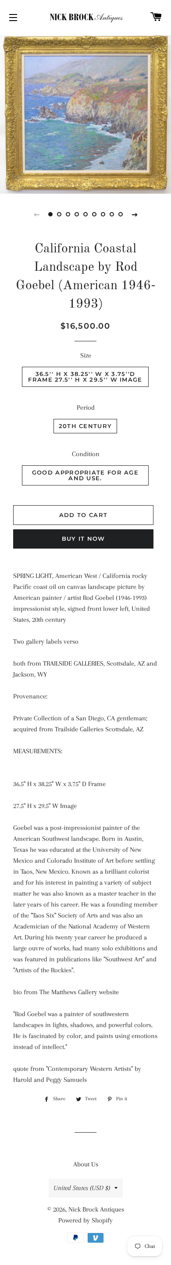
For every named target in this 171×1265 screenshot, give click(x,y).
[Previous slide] (36, 214)
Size (85, 355)
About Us (85, 1164)
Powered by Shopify (85, 1220)
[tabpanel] (85, 113)
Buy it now (83, 538)
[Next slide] (134, 214)
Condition (86, 454)
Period (86, 407)
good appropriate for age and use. (85, 475)
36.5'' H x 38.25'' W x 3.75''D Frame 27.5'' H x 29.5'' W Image (85, 376)
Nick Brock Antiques (96, 1209)
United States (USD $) (81, 1188)
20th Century (85, 425)
